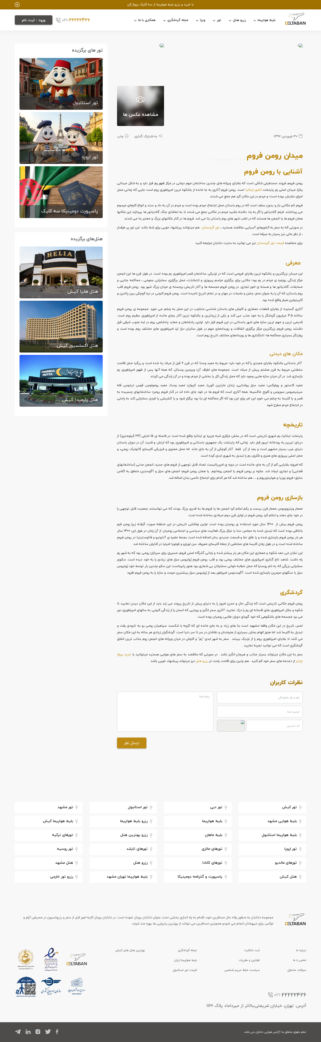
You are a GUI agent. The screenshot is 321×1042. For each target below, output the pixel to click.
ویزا (202, 20)
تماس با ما (299, 960)
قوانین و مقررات (249, 960)
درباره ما (301, 950)
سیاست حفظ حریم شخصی (242, 970)
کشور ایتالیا (253, 190)
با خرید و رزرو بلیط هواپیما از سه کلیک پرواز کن (160, 4)
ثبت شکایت (252, 950)
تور (219, 20)
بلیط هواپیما (267, 20)
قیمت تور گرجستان (270, 243)
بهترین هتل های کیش (130, 950)
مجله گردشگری (177, 20)
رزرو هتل (239, 20)
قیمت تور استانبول (185, 970)
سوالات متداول (296, 970)
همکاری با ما (147, 20)
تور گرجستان (210, 227)
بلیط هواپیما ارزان (185, 960)
